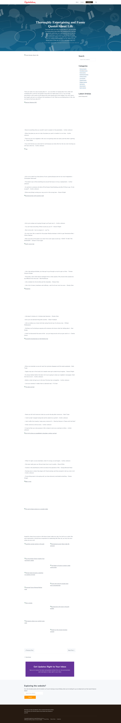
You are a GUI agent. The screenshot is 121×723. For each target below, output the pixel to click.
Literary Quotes (83, 76)
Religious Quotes (83, 82)
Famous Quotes (83, 69)
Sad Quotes (82, 84)
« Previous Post (29, 650)
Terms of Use (52, 719)
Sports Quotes (83, 88)
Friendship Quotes (83, 70)
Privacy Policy (46, 719)
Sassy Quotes (83, 86)
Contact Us (59, 719)
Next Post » (71, 650)
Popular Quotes (83, 80)
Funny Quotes (28, 657)
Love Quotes (82, 78)
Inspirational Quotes (84, 74)
